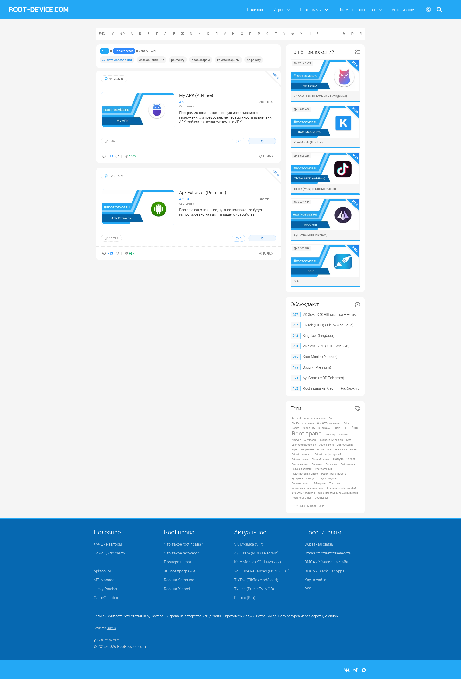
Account (296, 418)
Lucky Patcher (105, 588)
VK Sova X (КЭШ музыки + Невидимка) (335, 314)
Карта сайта (315, 580)
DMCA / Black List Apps (324, 571)
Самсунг (310, 478)
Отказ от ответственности (327, 553)
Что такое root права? (183, 544)
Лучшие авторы (108, 544)
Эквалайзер (321, 497)
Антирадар (310, 440)
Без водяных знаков (331, 440)
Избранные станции (312, 449)
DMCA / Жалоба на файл (326, 562)
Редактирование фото (333, 473)
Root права (306, 433)
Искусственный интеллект (342, 449)
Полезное (255, 9)
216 (295, 357)
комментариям (228, 60)
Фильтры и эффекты (303, 493)
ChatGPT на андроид (328, 423)
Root (355, 427)
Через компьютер (302, 497)
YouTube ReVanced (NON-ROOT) (262, 571)
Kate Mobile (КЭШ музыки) (257, 562)
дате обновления (151, 60)
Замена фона (326, 444)
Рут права (297, 478)
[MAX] (363, 670)
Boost (332, 418)
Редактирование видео (305, 473)
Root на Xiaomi (177, 588)
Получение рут (300, 464)
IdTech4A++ (325, 428)
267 (295, 325)
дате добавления (119, 60)
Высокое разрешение (304, 444)
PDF (346, 428)
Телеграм (334, 483)
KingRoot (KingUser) (318, 335)
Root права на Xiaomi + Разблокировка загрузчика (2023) (350, 388)
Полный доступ (321, 459)
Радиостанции (323, 469)
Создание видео (301, 483)
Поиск (439, 6)
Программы (310, 9)
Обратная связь (318, 544)
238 (295, 346)
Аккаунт (296, 440)
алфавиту (254, 60)
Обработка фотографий (328, 454)
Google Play (309, 428)
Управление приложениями (307, 488)
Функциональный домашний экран (338, 493)
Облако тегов (124, 51)
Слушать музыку (328, 478)
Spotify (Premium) (317, 367)
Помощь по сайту (109, 553)
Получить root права (356, 9)
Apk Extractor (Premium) (202, 192)
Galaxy (347, 423)
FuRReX (268, 156)
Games (295, 428)
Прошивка (331, 464)
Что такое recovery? (181, 553)
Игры (278, 9)
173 (295, 378)
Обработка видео (301, 454)
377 (295, 314)
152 (295, 388)
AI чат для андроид (315, 418)
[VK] (347, 670)
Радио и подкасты (302, 469)
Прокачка (317, 464)
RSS (307, 588)
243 (295, 336)
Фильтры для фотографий (341, 488)
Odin (337, 428)
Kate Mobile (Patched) (320, 356)
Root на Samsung (179, 580)
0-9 (122, 33)
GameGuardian (106, 597)
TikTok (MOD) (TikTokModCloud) (328, 324)
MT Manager (104, 580)
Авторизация (403, 9)
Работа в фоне (349, 464)
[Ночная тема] (428, 9)
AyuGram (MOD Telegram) (323, 377)
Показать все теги (308, 505)
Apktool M (102, 571)
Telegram (343, 434)
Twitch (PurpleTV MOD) (254, 588)
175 (295, 367)
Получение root (344, 458)
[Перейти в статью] (262, 141)
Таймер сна (320, 483)
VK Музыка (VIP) (248, 544)
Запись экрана (345, 444)
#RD (105, 51)
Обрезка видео (300, 459)
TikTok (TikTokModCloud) (256, 580)
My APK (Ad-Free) (196, 95)
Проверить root (177, 562)
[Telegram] (355, 670)
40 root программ (179, 571)
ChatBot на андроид (303, 423)
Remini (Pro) (244, 597)
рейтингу (177, 60)
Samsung (330, 434)
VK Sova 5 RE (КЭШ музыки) (326, 346)
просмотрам (201, 60)
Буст (348, 440)
